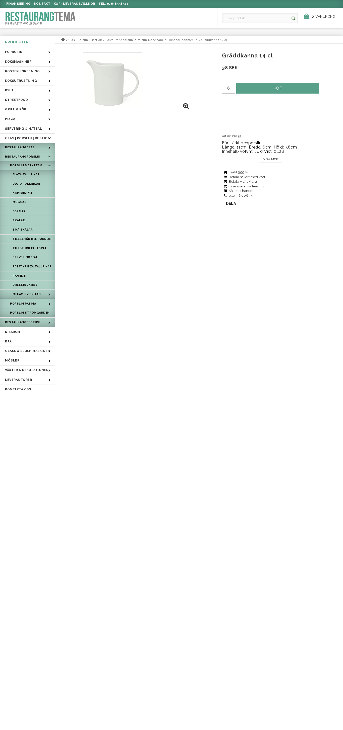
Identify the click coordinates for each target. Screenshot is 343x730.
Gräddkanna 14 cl (214, 40)
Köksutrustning (21, 81)
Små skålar (23, 229)
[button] (322, 16)
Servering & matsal (23, 128)
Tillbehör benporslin (32, 239)
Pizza (10, 119)
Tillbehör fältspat (30, 248)
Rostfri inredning (22, 71)
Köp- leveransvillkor (74, 4)
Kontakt (42, 4)
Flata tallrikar (26, 174)
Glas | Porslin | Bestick (27, 138)
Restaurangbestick (22, 322)
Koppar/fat (23, 192)
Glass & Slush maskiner (27, 351)
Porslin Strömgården (30, 312)
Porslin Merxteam (26, 165)
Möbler (12, 360)
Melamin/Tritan (27, 294)
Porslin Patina (23, 303)
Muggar (19, 202)
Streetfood (16, 100)
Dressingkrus (25, 284)
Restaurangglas (20, 147)
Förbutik (13, 52)
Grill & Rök (15, 109)
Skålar (19, 220)
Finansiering (18, 4)
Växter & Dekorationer (26, 370)
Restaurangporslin (22, 156)
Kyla (9, 90)
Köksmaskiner (18, 61)
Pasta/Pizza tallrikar (32, 266)
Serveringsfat (25, 257)
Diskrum (12, 332)
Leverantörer (18, 380)
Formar (19, 211)
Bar (8, 341)
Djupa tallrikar (26, 183)
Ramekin (20, 275)
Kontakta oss (18, 389)
